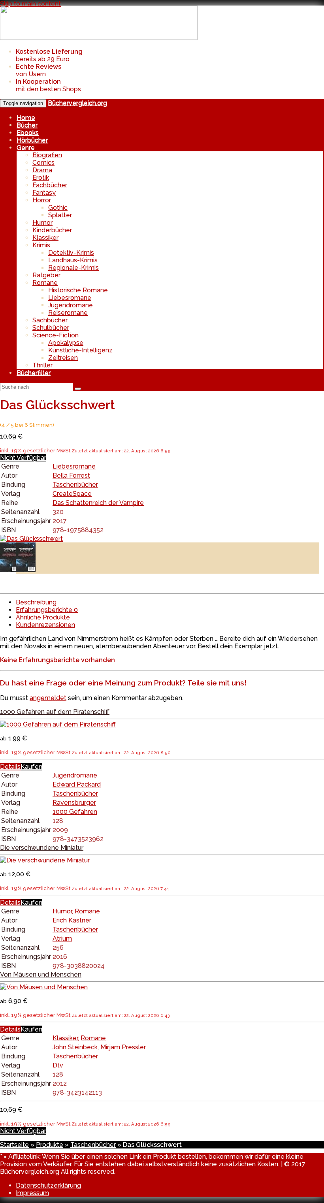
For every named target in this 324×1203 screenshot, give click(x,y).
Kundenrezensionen (45, 625)
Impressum (32, 1193)
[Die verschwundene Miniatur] (45, 860)
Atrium (62, 938)
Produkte (49, 1144)
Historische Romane (78, 290)
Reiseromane (68, 312)
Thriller (42, 365)
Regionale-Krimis (73, 267)
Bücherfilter (34, 373)
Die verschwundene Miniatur (41, 847)
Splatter (60, 215)
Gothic (58, 207)
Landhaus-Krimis (73, 260)
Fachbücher (49, 185)
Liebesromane (69, 297)
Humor (42, 222)
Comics (43, 162)
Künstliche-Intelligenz (80, 350)
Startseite (14, 1144)
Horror (41, 200)
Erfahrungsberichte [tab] (47, 610)
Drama (42, 170)
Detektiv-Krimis (71, 252)
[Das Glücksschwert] (31, 538)
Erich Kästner (72, 920)
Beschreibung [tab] (36, 602)
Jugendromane (70, 305)
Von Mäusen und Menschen (40, 974)
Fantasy (44, 192)
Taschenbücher (75, 484)
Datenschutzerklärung (48, 1185)
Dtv (58, 1065)
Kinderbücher (52, 230)
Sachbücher (50, 320)
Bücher (27, 125)
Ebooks (28, 132)
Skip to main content (30, 4)
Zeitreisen (63, 357)
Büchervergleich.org (77, 103)
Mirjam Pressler (123, 1047)
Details (10, 766)
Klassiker (45, 237)
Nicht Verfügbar (23, 457)
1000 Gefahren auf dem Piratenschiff (54, 711)
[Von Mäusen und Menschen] (44, 987)
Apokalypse (65, 342)
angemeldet (48, 698)
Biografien (47, 155)
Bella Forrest (71, 475)
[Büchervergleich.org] (99, 37)
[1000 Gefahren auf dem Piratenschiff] (58, 724)
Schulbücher (50, 327)
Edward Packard (77, 784)
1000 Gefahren (75, 811)
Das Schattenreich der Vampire (98, 502)
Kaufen (31, 766)
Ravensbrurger (74, 802)
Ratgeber (46, 275)
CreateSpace (72, 493)
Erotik (40, 177)
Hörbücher (32, 140)
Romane (45, 282)
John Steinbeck (75, 1047)
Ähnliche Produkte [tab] (43, 617)
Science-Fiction (55, 335)
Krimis (41, 245)
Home (26, 117)
